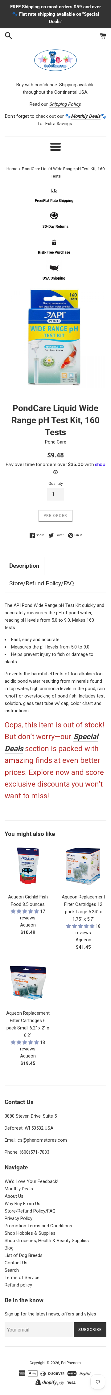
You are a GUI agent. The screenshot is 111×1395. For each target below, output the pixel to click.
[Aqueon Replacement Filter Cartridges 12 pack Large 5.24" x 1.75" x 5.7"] (83, 867)
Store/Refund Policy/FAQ (41, 583)
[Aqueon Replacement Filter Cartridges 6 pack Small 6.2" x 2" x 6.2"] (28, 983)
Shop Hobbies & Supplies (30, 1233)
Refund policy (18, 1285)
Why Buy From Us (22, 1203)
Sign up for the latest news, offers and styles (50, 1314)
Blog (9, 1248)
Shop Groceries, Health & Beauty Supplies (47, 1240)
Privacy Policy (18, 1218)
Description (24, 565)
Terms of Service (22, 1277)
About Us (14, 1196)
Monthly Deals (19, 1189)
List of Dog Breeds (24, 1255)
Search (12, 1270)
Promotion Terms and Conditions (38, 1226)
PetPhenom (71, 1363)
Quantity (55, 483)
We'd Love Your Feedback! (31, 1181)
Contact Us (16, 1263)
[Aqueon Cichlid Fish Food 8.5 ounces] (28, 867)
